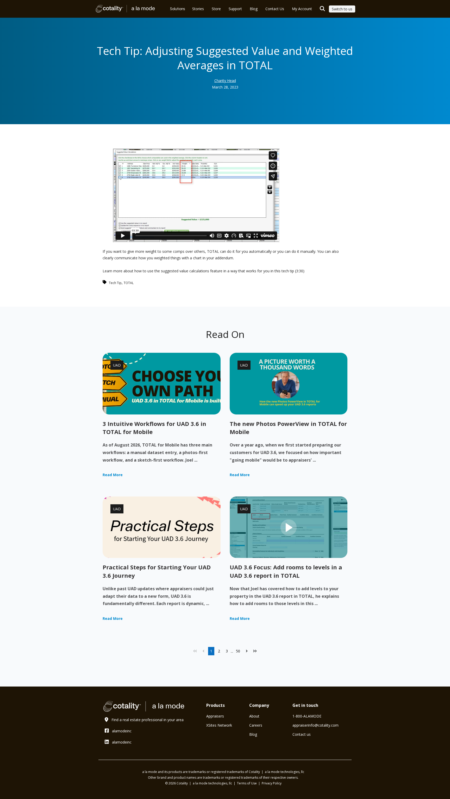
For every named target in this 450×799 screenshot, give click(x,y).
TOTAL (129, 283)
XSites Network (219, 725)
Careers (255, 725)
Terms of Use (247, 783)
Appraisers (215, 716)
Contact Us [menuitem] (274, 8)
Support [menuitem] (235, 8)
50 (238, 651)
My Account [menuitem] (302, 8)
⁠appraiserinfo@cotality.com (315, 725)
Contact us (301, 734)
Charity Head (225, 80)
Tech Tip (115, 283)
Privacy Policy (272, 783)
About (254, 716)
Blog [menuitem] (254, 8)
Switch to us (342, 9)
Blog (253, 734)
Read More (113, 474)
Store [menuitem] (216, 8)
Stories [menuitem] (198, 8)
